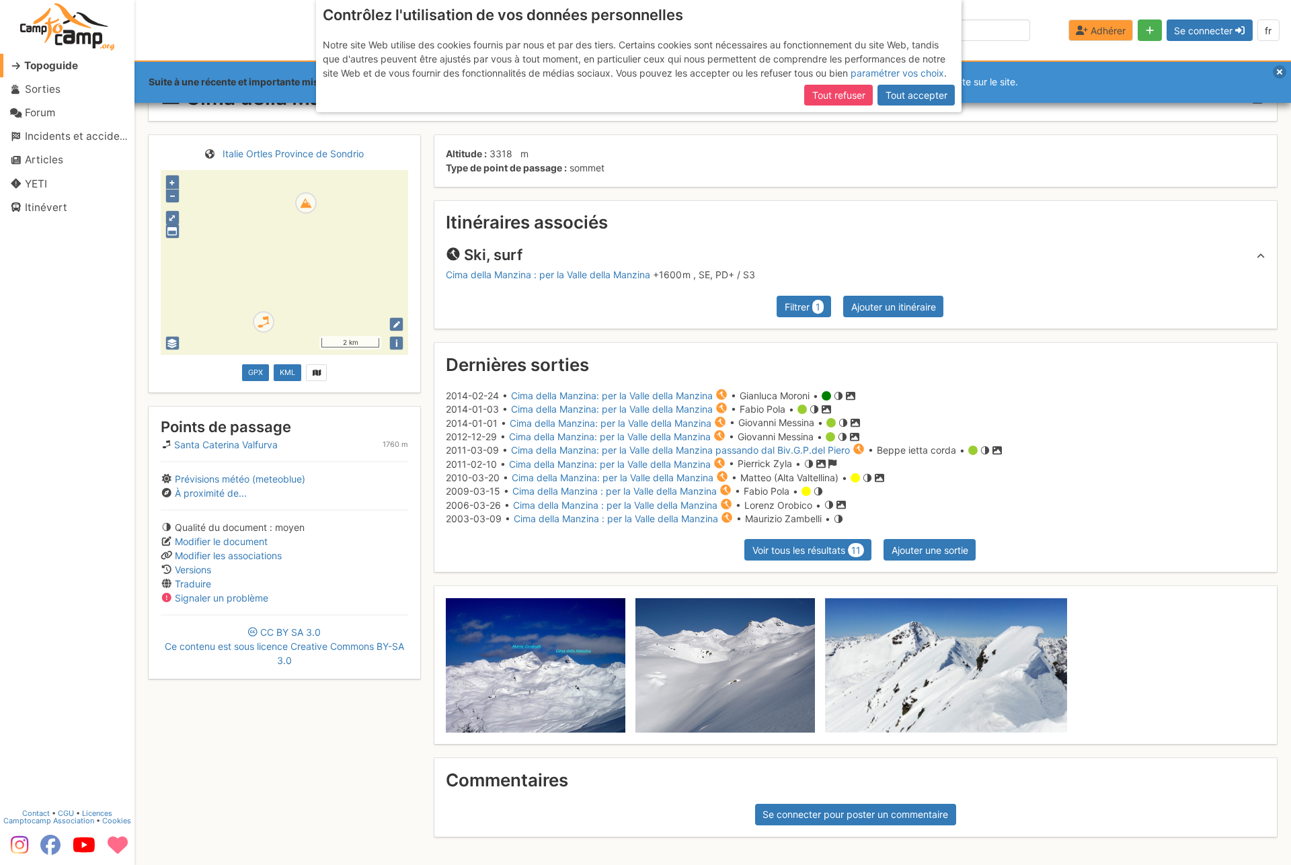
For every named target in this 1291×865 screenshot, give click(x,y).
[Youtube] (84, 849)
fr (1268, 30)
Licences (97, 813)
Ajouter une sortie (930, 550)
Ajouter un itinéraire (893, 307)
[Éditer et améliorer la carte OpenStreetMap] (396, 324)
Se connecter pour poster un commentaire (855, 814)
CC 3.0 (284, 646)
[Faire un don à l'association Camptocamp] (118, 849)
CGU (66, 813)
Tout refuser (838, 95)
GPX (255, 372)
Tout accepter (916, 95)
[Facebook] (50, 849)
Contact (36, 813)
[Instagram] (16, 849)
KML (287, 372)
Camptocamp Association (48, 820)
